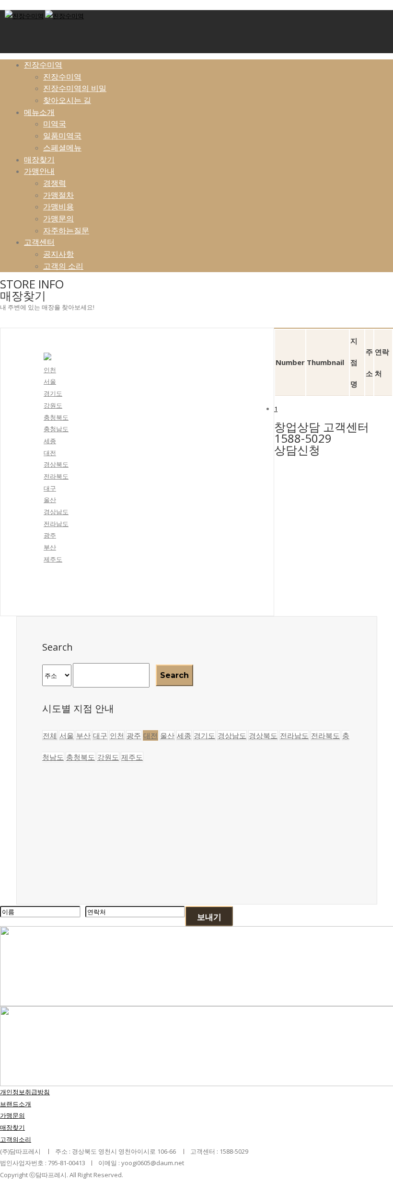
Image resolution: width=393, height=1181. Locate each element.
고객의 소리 (63, 266)
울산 (50, 499)
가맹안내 (39, 171)
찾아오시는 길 (67, 100)
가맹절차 (58, 195)
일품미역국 (62, 135)
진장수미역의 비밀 (74, 88)
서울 (50, 381)
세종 (50, 440)
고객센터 (39, 242)
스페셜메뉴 (62, 147)
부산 (50, 547)
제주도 (53, 559)
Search (174, 675)
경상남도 (56, 511)
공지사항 (58, 254)
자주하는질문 (66, 230)
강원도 (53, 405)
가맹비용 (58, 206)
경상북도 (56, 464)
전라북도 (56, 476)
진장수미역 (43, 64)
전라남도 (56, 523)
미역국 (54, 123)
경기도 (53, 393)
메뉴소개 (39, 112)
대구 (50, 488)
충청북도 (56, 417)
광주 (50, 535)
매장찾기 (39, 159)
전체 (50, 735)
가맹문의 (58, 218)
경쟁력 (54, 183)
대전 (50, 452)
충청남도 (56, 428)
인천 (50, 370)
